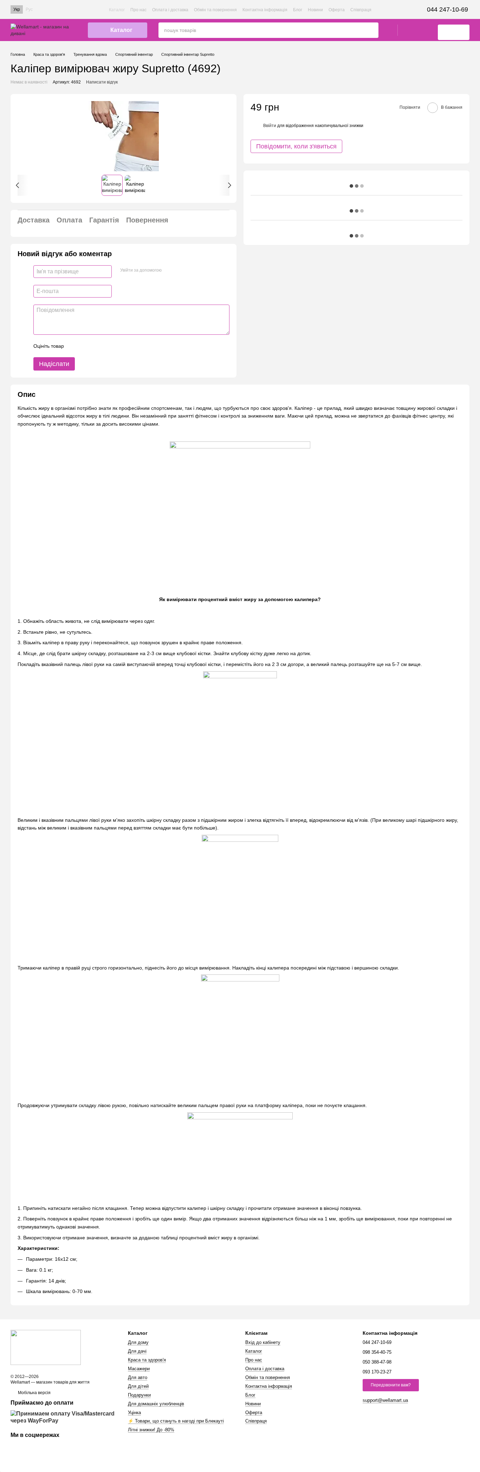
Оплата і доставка (170, 9)
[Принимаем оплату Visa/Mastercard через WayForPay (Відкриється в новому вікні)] (64, 1417)
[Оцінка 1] (75, 346)
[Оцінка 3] (98, 346)
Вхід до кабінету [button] (262, 1342)
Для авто (137, 1377)
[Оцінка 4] (109, 346)
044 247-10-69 (447, 9)
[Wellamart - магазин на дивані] (46, 1347)
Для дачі (137, 1351)
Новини (315, 9)
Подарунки (139, 1395)
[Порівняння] (425, 30)
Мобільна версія (34, 1392)
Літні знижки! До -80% (151, 1429)
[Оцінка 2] (86, 346)
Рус (29, 9)
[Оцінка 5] (120, 346)
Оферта (337, 9)
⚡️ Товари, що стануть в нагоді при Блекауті (176, 1421)
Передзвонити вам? (391, 1385)
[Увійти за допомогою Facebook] (169, 270)
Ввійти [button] (269, 125)
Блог (297, 9)
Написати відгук (102, 82)
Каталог (117, 9)
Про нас (138, 9)
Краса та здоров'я (147, 1360)
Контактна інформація (264, 9)
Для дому (138, 1342)
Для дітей (138, 1386)
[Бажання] (407, 30)
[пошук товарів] (372, 30)
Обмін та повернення (215, 9)
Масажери (139, 1368)
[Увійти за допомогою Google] (180, 270)
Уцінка (134, 1412)
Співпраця (360, 9)
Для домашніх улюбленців (156, 1403)
